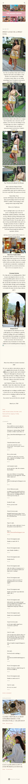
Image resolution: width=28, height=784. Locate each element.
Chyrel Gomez (11, 511)
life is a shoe (10, 454)
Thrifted (17, 413)
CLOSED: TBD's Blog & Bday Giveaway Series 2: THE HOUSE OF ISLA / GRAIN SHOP (13, 719)
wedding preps (5, 416)
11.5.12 (8, 661)
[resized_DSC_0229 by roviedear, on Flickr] (14, 117)
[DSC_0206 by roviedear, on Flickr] (14, 253)
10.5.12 (8, 534)
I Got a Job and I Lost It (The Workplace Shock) (12, 766)
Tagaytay (13, 413)
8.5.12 (8, 438)
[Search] (25, 2)
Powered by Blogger (15, 779)
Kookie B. (9, 502)
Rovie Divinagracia (12, 539)
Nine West (16, 411)
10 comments (9, 769)
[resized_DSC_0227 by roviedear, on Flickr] (14, 181)
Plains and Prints (6, 413)
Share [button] (3, 409)
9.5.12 (8, 497)
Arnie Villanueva (11, 489)
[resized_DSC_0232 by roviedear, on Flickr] (14, 165)
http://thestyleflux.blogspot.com (15, 532)
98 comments (9, 723)
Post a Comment (6, 693)
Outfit (20, 411)
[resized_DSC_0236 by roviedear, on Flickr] (14, 71)
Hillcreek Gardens (9, 411)
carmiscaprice (11, 466)
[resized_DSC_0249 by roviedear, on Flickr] (14, 327)
